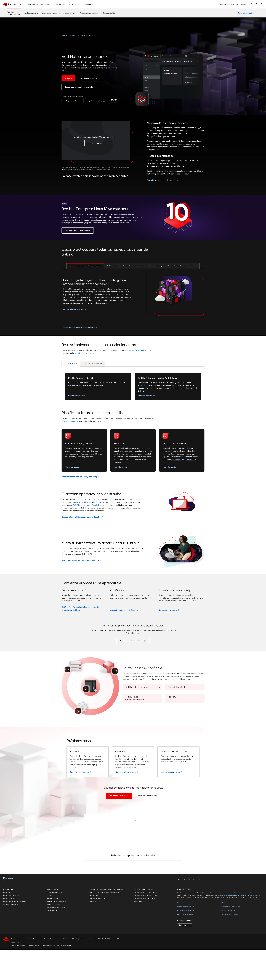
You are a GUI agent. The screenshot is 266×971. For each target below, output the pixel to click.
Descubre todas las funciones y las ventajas (80, 477)
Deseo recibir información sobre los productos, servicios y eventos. (116, 897)
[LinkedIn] (178, 946)
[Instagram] (198, 946)
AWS (74, 505)
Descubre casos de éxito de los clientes (78, 327)
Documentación (233, 4)
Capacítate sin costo (168, 610)
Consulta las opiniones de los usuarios (163, 180)
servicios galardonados (251, 964)
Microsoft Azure (83, 505)
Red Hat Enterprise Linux (11, 962)
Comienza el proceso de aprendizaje (79, 87)
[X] (193, 946)
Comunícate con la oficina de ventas (145, 959)
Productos (71, 36)
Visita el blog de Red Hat (147, 796)
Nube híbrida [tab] (112, 266)
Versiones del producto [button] (49, 13)
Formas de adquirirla (89, 78)
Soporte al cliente (52, 965)
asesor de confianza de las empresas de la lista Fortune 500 (238, 961)
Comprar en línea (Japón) (98, 965)
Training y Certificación (54, 959)
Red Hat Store (94, 962)
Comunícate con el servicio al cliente (145, 962)
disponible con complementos (184, 459)
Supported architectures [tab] (93, 364)
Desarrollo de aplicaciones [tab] (133, 266)
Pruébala (68, 78)
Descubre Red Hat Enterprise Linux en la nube (81, 517)
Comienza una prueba (79, 772)
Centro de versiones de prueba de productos (104, 959)
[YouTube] (183, 946)
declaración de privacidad (137, 907)
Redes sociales (138, 968)
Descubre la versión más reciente (77, 230)
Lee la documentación (170, 772)
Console (223, 4)
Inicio (63, 36)
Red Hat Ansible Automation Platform (15, 968)
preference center (108, 907)
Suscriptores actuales (247, 13)
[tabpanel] (133, 295)
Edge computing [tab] (155, 266)
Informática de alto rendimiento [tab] (180, 266)
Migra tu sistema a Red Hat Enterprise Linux (80, 560)
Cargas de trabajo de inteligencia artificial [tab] (85, 266)
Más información (75, 395)
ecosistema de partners (83, 353)
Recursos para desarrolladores (56, 968)
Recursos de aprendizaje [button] (89, 13)
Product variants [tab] (71, 364)
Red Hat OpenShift (9, 965)
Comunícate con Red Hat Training (144, 965)
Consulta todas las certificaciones (124, 610)
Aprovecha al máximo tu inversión (133, 641)
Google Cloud (97, 505)
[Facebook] (188, 946)
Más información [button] (30, 13)
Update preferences (95, 143)
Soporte (243, 4)
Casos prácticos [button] (69, 13)
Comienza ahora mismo (125, 772)
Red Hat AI (6, 959)
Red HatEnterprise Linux (14, 13)
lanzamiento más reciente (137, 350)
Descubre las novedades (119, 796)
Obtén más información (73, 309)
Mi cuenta (50, 962)
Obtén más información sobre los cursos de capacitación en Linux (80, 608)
